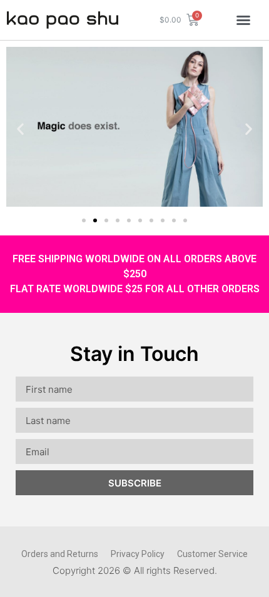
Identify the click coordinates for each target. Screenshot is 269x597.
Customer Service (212, 554)
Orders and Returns (59, 554)
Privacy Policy (138, 554)
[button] (243, 20)
